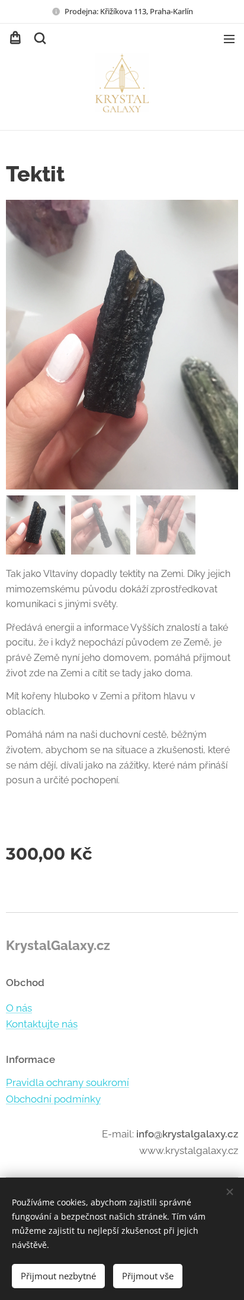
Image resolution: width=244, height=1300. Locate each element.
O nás (19, 1008)
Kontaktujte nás (42, 1024)
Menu (229, 38)
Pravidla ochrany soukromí (67, 1082)
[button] (39, 38)
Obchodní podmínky (53, 1099)
